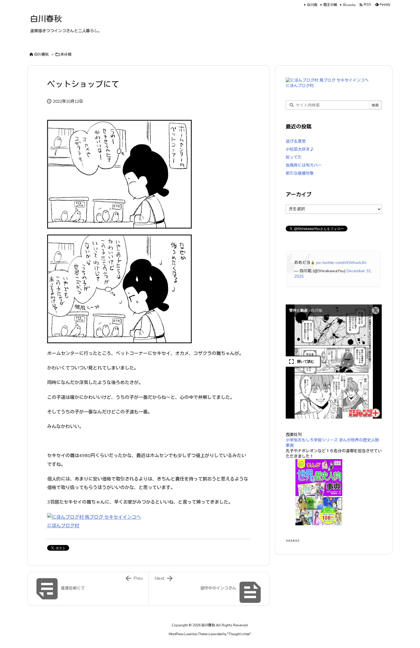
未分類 (65, 54)
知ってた (294, 157)
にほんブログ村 (63, 526)
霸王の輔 (330, 5)
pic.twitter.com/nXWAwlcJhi (341, 262)
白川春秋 (41, 54)
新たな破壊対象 (300, 173)
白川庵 (312, 5)
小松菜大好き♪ (300, 149)
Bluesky (349, 5)
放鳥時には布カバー (304, 165)
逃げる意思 (296, 141)
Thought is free (239, 634)
